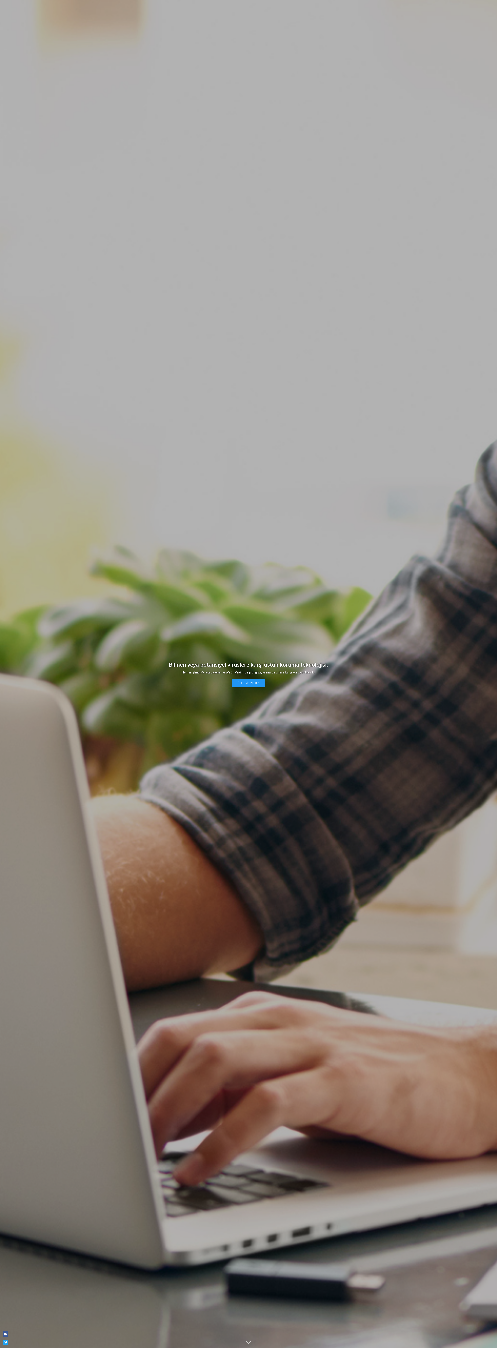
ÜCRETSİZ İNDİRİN (248, 683)
